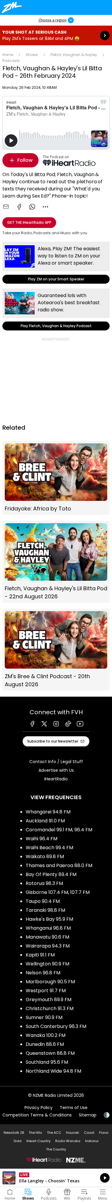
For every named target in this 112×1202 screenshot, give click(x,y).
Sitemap (87, 1115)
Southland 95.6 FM (47, 1062)
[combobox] (45, 206)
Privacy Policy (38, 1108)
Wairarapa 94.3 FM (48, 945)
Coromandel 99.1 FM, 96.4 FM (59, 829)
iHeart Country (38, 1141)
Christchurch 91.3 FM (49, 1008)
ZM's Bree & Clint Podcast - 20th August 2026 (56, 650)
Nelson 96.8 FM (43, 972)
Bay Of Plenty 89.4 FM (51, 874)
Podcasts (11, 60)
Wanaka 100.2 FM (45, 1035)
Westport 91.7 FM (46, 990)
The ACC (54, 1132)
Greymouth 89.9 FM (48, 999)
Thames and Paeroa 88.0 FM (59, 865)
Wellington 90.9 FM (47, 963)
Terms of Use (74, 1108)
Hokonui (92, 1141)
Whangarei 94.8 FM (48, 811)
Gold (17, 1141)
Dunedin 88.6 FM (45, 1044)
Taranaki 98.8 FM (45, 910)
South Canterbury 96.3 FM (56, 1026)
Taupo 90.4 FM (43, 901)
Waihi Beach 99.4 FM (49, 847)
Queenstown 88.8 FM (50, 1053)
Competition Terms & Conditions (37, 1115)
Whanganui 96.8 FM (48, 928)
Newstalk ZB (14, 1132)
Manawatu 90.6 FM (47, 937)
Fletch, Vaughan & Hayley (73, 54)
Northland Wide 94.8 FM (53, 1071)
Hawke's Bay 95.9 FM (49, 919)
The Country (56, 1149)
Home (7, 54)
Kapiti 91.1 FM (40, 954)
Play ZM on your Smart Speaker (56, 263)
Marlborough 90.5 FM (50, 981)
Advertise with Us (56, 770)
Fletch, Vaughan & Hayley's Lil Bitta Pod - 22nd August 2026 (56, 562)
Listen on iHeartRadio (56, 1178)
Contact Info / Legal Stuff (56, 762)
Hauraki (72, 1132)
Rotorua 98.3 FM (44, 883)
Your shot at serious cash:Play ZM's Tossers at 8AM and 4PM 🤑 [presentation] (56, 35)
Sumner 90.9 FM (44, 1017)
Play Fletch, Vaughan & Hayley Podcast (56, 309)
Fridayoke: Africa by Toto (56, 478)
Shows (32, 54)
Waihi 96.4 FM (41, 838)
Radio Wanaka (67, 1141)
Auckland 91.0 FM (45, 820)
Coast (89, 1132)
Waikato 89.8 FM (45, 856)
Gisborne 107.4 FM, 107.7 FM (58, 892)
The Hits (35, 1132)
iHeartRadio (56, 779)
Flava (103, 1132)
